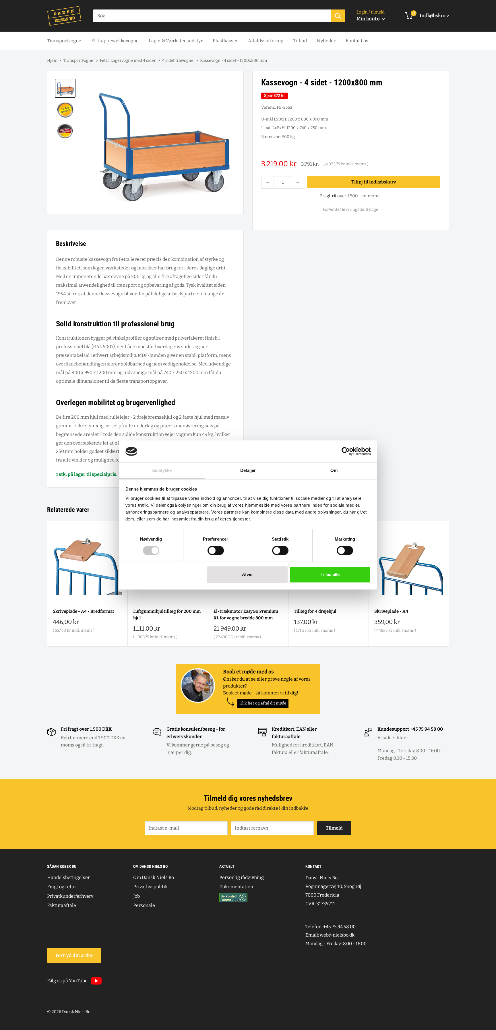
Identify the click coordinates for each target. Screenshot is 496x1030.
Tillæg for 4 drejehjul (315, 611)
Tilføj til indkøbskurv (373, 182)
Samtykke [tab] (162, 470)
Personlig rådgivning (241, 877)
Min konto (368, 19)
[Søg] (338, 15)
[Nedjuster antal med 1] (267, 182)
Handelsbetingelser (68, 877)
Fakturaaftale (61, 905)
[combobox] (212, 15)
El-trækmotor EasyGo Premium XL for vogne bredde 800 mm (246, 615)
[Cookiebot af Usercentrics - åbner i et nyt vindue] (346, 451)
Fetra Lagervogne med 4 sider (128, 60)
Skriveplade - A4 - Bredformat (83, 611)
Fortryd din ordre (74, 955)
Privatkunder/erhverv (70, 896)
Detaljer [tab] (248, 470)
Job (136, 896)
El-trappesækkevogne (115, 40)
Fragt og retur (61, 886)
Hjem (52, 60)
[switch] (216, 550)
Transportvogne (64, 40)
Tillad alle (330, 574)
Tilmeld (334, 828)
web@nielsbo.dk (337, 935)
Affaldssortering (265, 40)
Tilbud (300, 40)
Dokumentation (236, 886)
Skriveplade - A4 (391, 611)
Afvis (247, 574)
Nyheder (326, 40)
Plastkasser (225, 40)
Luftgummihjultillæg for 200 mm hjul (167, 615)
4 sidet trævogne (178, 60)
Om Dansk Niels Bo (153, 877)
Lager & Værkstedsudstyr (176, 40)
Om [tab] (334, 470)
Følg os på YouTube (67, 980)
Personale (144, 905)
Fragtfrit (328, 195)
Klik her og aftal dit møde (262, 703)
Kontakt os (357, 40)
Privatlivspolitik (150, 886)
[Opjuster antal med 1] (298, 182)
